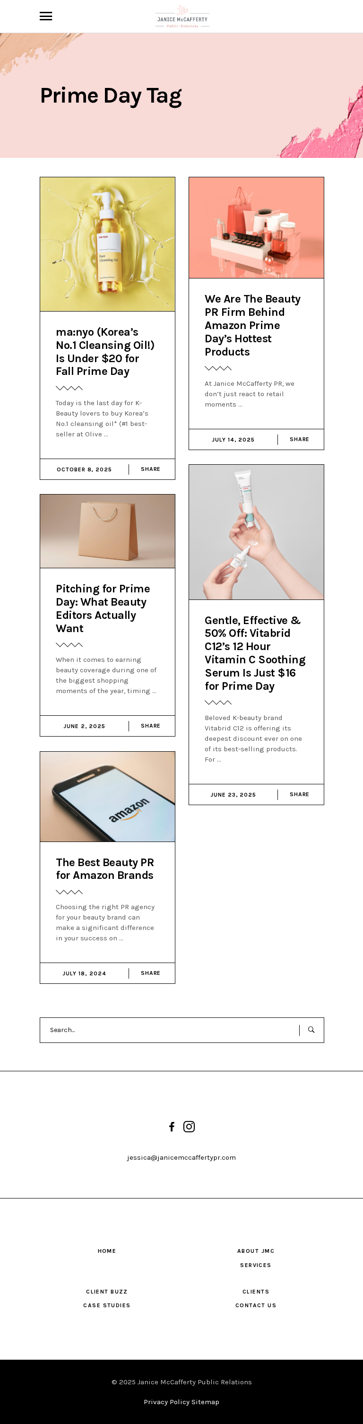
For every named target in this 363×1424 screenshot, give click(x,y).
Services (256, 1265)
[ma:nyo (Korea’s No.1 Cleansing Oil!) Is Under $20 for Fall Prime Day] (107, 244)
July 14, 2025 (233, 439)
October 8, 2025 (84, 469)
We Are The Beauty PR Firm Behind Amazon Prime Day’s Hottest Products (253, 325)
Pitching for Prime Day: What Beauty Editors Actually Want (103, 608)
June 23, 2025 (233, 794)
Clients (255, 1291)
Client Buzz (107, 1291)
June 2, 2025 (84, 726)
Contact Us (256, 1305)
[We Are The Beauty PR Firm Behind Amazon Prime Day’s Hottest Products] (256, 227)
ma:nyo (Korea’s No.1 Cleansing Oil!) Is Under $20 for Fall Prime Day (105, 351)
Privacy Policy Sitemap (181, 1402)
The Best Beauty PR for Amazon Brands (105, 869)
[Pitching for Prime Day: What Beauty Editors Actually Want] (107, 531)
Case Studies (106, 1305)
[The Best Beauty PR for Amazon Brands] (107, 797)
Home (107, 1251)
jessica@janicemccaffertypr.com (181, 1157)
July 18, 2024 (84, 973)
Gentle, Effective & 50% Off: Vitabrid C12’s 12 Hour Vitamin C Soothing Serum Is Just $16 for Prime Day (255, 653)
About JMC (256, 1251)
